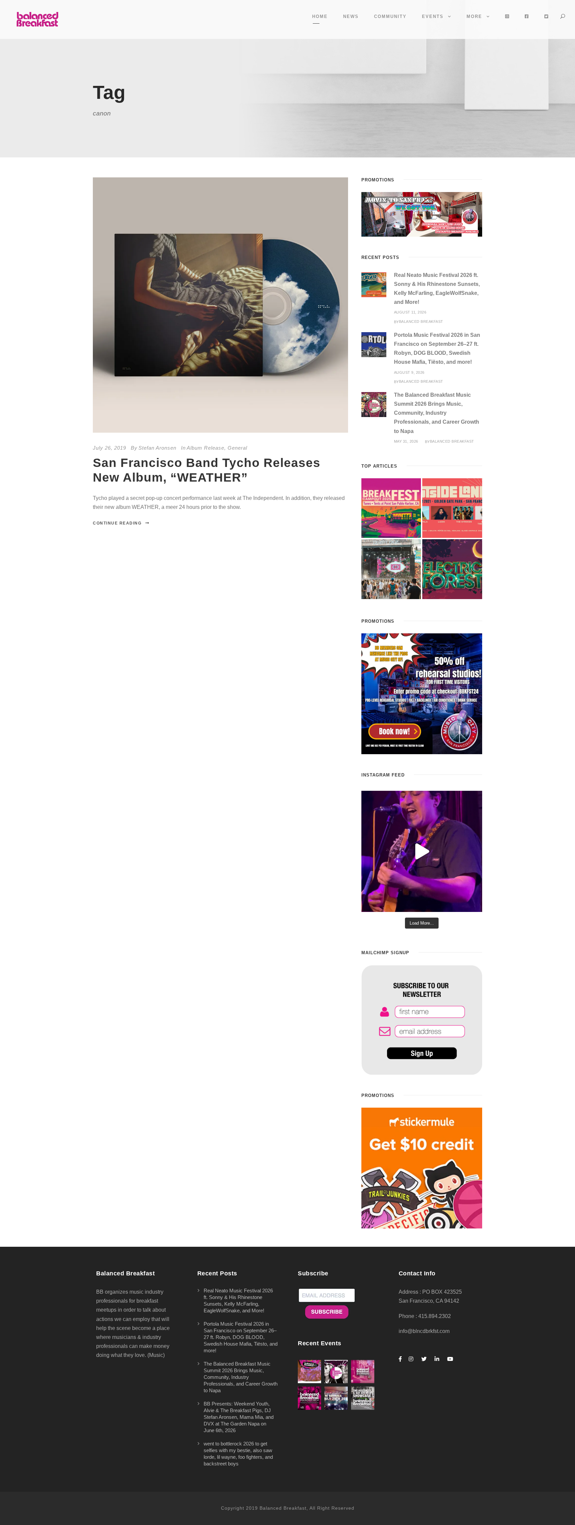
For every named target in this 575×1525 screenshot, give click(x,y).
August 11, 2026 (410, 312)
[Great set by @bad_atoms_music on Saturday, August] (421, 851)
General (237, 448)
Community (390, 16)
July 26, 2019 (109, 448)
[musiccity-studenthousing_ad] (421, 214)
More (474, 16)
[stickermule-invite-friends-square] (421, 1168)
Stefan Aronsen (157, 448)
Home (320, 16)
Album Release (205, 448)
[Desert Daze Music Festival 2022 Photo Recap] (391, 569)
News (351, 16)
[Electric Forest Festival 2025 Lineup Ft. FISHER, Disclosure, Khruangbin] (452, 569)
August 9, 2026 (409, 372)
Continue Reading (117, 523)
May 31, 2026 (406, 441)
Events (433, 16)
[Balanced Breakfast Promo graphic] (421, 693)
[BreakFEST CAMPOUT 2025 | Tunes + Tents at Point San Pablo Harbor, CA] (391, 508)
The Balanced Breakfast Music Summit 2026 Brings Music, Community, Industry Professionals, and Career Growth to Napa (436, 413)
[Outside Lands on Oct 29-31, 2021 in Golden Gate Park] (452, 508)
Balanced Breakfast (421, 322)
